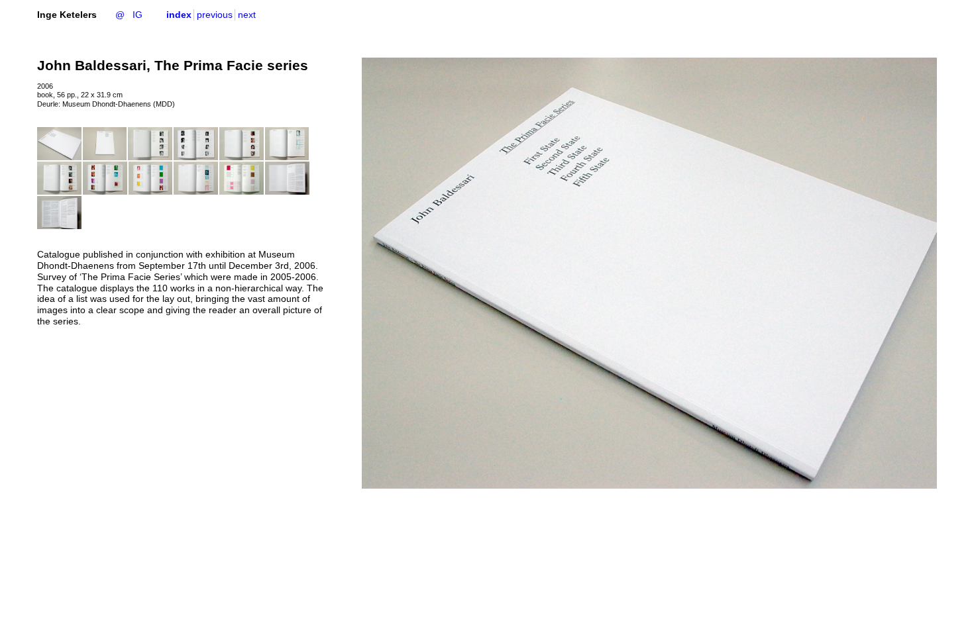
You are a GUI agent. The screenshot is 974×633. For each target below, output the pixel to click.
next (247, 14)
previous (215, 14)
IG (137, 14)
